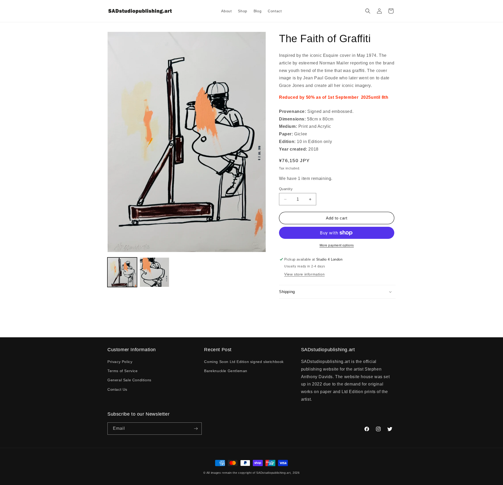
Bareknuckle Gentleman (225, 371)
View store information (304, 274)
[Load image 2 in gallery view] (154, 272)
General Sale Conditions (129, 380)
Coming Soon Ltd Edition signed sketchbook (244, 362)
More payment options (337, 245)
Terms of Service (122, 371)
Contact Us (117, 389)
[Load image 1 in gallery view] (122, 272)
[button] (368, 11)
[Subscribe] (195, 428)
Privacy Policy (119, 362)
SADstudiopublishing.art (273, 472)
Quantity (286, 189)
